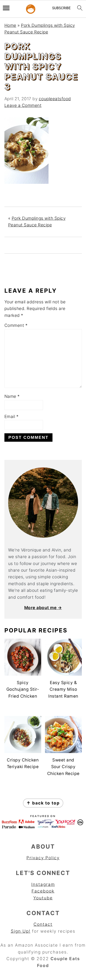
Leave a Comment (23, 105)
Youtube (43, 897)
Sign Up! (20, 931)
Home (10, 25)
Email (11, 416)
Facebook (43, 891)
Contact (43, 924)
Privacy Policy (43, 857)
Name (12, 396)
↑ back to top (43, 803)
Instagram (43, 884)
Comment (16, 325)
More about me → (43, 607)
